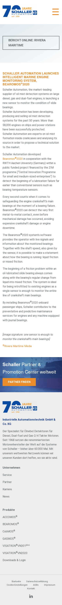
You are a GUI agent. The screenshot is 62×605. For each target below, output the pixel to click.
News (6, 496)
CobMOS (9, 531)
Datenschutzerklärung (37, 581)
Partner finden (19, 382)
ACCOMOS (10, 517)
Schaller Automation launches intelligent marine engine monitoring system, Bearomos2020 (31, 78)
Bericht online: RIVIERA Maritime (27, 42)
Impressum (49, 585)
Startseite (16, 581)
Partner (7, 482)
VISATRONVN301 (16, 545)
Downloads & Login (14, 560)
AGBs (36, 585)
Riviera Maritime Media (17, 346)
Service (7, 475)
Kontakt (31, 588)
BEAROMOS (11, 524)
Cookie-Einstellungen (17, 585)
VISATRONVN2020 (15, 553)
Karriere (7, 489)
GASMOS (9, 538)
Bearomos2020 (13, 158)
